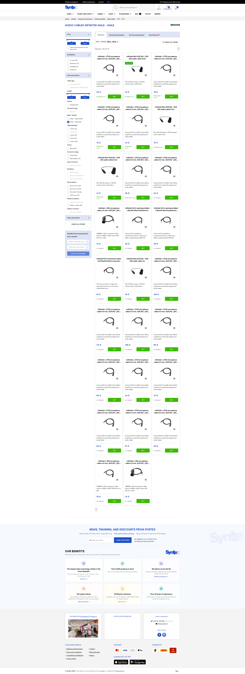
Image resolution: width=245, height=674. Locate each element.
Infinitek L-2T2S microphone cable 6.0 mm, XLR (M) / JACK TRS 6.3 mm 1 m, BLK (137, 158)
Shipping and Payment (74, 649)
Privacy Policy (71, 659)
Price (69, 34)
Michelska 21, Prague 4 (88, 616)
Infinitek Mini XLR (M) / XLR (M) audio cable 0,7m (166, 108)
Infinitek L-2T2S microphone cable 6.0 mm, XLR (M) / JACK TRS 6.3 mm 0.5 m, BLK (166, 57)
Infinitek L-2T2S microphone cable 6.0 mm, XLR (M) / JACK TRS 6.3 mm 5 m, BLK (109, 57)
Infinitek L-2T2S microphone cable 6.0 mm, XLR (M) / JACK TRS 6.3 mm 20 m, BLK (109, 411)
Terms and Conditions (74, 652)
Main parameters (73, 75)
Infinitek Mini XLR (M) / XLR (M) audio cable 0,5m (137, 57)
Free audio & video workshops (124, 533)
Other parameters (73, 218)
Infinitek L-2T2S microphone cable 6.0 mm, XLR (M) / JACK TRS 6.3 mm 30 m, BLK (109, 361)
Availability (71, 54)
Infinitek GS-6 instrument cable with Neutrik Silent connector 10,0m (108, 260)
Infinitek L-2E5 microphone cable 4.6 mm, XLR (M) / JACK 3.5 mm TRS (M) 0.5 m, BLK (137, 462)
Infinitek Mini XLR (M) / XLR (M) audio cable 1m (137, 260)
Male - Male (111, 42)
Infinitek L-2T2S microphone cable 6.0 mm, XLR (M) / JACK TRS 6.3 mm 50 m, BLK (166, 260)
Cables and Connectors (85, 19)
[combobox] (78, 241)
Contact (101, 2)
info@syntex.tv (163, 624)
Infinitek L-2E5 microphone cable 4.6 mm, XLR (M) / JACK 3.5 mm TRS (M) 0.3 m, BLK (109, 209)
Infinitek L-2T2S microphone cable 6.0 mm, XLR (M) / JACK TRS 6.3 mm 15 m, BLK (137, 411)
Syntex (67, 19)
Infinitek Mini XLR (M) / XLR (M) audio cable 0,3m (109, 158)
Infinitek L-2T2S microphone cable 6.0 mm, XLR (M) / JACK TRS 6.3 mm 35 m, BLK (166, 310)
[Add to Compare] (117, 75)
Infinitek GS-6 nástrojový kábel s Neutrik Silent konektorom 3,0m (166, 209)
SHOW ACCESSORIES (78, 254)
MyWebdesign (120, 671)
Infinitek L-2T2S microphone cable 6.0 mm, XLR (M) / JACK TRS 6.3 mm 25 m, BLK (166, 361)
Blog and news (94, 652)
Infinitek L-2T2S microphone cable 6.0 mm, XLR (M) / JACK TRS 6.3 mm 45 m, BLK (109, 310)
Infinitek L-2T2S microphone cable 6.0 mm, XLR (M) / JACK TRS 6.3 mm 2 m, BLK (166, 158)
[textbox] (76, 241)
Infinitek (73, 19)
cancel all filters (171, 42)
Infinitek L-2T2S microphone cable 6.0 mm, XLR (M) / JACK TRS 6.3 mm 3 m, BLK (137, 361)
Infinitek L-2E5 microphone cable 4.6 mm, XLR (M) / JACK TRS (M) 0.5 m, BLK (109, 462)
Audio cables (111, 19)
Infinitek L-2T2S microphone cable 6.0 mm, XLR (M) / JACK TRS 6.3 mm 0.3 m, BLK (109, 108)
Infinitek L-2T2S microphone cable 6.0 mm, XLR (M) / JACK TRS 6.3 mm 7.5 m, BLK (137, 108)
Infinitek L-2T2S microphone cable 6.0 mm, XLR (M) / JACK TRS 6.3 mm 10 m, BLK (166, 411)
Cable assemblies (99, 19)
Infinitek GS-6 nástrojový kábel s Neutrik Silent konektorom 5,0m (137, 209)
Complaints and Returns (75, 655)
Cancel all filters (78, 224)
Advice (91, 655)
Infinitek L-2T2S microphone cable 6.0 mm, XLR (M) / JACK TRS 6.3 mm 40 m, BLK (137, 310)
